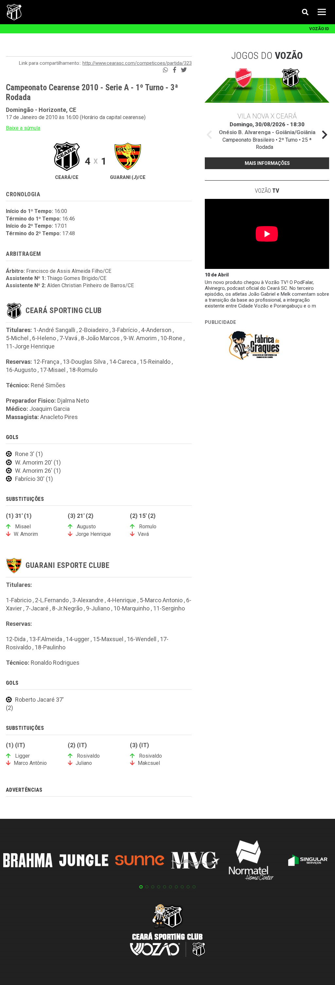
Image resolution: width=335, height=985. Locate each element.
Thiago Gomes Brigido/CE (76, 278)
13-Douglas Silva (84, 361)
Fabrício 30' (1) (34, 478)
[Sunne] (139, 861)
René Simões (48, 385)
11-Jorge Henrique (30, 346)
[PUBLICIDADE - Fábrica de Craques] (254, 346)
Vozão (267, 190)
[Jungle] (83, 861)
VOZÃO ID (319, 28)
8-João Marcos (100, 338)
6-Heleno (44, 338)
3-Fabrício (124, 329)
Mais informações (267, 163)
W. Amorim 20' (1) (38, 462)
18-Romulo (83, 369)
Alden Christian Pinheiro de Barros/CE (90, 285)
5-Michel (17, 338)
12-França (46, 361)
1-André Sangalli (54, 329)
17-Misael (52, 369)
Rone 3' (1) (29, 453)
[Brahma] (27, 861)
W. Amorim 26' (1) (38, 470)
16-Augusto (21, 369)
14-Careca (122, 361)
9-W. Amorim (140, 338)
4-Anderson (156, 329)
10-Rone (171, 338)
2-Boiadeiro (93, 329)
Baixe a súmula (23, 128)
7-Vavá (68, 338)
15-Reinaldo (155, 361)
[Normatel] (251, 861)
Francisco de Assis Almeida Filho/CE (68, 271)
